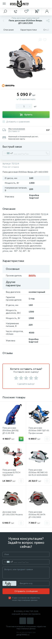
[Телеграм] (30, 620)
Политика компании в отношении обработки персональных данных (26, 627)
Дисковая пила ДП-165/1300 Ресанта (12, 513)
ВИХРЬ (32, 275)
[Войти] (47, 11)
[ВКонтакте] (22, 620)
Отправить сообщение (26, 591)
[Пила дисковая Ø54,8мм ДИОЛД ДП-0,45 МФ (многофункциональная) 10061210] (12, 414)
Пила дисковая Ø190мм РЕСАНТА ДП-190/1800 (37, 514)
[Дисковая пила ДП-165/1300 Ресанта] (12, 498)
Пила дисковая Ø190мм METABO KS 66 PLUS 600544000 (38, 472)
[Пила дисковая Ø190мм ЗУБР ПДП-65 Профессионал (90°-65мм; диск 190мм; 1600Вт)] (39, 414)
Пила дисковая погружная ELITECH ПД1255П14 (11, 472)
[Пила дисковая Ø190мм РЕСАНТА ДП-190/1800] (39, 498)
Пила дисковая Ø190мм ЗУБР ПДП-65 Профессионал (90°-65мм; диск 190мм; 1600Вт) (39, 433)
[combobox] (8, 153)
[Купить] (21, 439)
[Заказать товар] (47, 439)
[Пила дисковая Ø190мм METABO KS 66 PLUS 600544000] (39, 456)
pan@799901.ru (23, 635)
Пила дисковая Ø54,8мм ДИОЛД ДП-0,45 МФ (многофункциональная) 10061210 (12, 433)
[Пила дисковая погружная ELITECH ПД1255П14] (12, 456)
